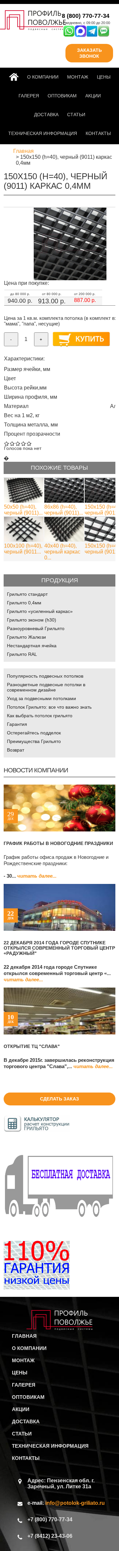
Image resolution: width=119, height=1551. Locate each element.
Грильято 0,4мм (24, 602)
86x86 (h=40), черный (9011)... (63, 510)
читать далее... (37, 876)
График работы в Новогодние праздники (58, 843)
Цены (103, 77)
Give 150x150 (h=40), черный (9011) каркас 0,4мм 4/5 (23, 443)
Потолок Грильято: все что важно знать (49, 707)
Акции (93, 95)
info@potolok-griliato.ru (75, 1503)
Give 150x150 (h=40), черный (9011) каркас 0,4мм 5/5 (29, 443)
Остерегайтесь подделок (34, 732)
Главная (15, 77)
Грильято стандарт (27, 594)
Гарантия (17, 724)
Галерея (29, 95)
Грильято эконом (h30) (31, 620)
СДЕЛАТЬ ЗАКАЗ (59, 1098)
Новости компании (36, 770)
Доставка (46, 114)
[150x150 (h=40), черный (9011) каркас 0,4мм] (70, 278)
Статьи (76, 114)
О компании (43, 77)
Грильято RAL (22, 654)
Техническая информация (42, 133)
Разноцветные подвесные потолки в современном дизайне (46, 687)
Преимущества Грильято (34, 741)
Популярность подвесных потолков (45, 676)
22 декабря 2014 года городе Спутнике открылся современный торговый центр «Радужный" (59, 948)
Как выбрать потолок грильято (39, 715)
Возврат (15, 750)
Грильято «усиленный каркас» (40, 611)
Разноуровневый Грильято (35, 628)
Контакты (98, 133)
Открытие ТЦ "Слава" (32, 1046)
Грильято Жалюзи (26, 637)
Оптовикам (62, 95)
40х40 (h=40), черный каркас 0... (62, 551)
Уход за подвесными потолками (41, 698)
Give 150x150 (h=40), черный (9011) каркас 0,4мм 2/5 (12, 443)
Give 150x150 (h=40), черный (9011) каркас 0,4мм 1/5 (7, 443)
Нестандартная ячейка (32, 645)
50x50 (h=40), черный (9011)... (23, 510)
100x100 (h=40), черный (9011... (23, 549)
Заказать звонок (89, 53)
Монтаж (77, 77)
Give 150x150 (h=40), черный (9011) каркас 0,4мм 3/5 (18, 443)
